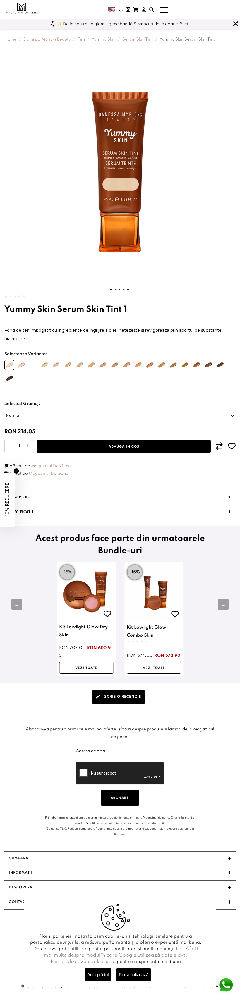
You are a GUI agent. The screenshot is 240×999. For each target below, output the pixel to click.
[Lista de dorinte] (121, 9)
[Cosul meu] (135, 9)
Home (10, 39)
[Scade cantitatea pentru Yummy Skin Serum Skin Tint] (11, 446)
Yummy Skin (104, 39)
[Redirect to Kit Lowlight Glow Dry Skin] (86, 591)
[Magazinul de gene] (22, 8)
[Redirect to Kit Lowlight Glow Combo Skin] (153, 591)
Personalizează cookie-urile (83, 961)
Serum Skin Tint (137, 39)
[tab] (118, 697)
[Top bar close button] (236, 24)
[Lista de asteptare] (128, 9)
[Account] (144, 9)
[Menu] (164, 9)
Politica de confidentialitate (107, 823)
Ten (81, 39)
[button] (111, 289)
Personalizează (133, 974)
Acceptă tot (98, 974)
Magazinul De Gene (51, 466)
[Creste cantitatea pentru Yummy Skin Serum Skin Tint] (28, 446)
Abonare (120, 798)
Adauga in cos (124, 446)
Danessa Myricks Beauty (47, 39)
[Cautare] (151, 9)
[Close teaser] (16, 471)
